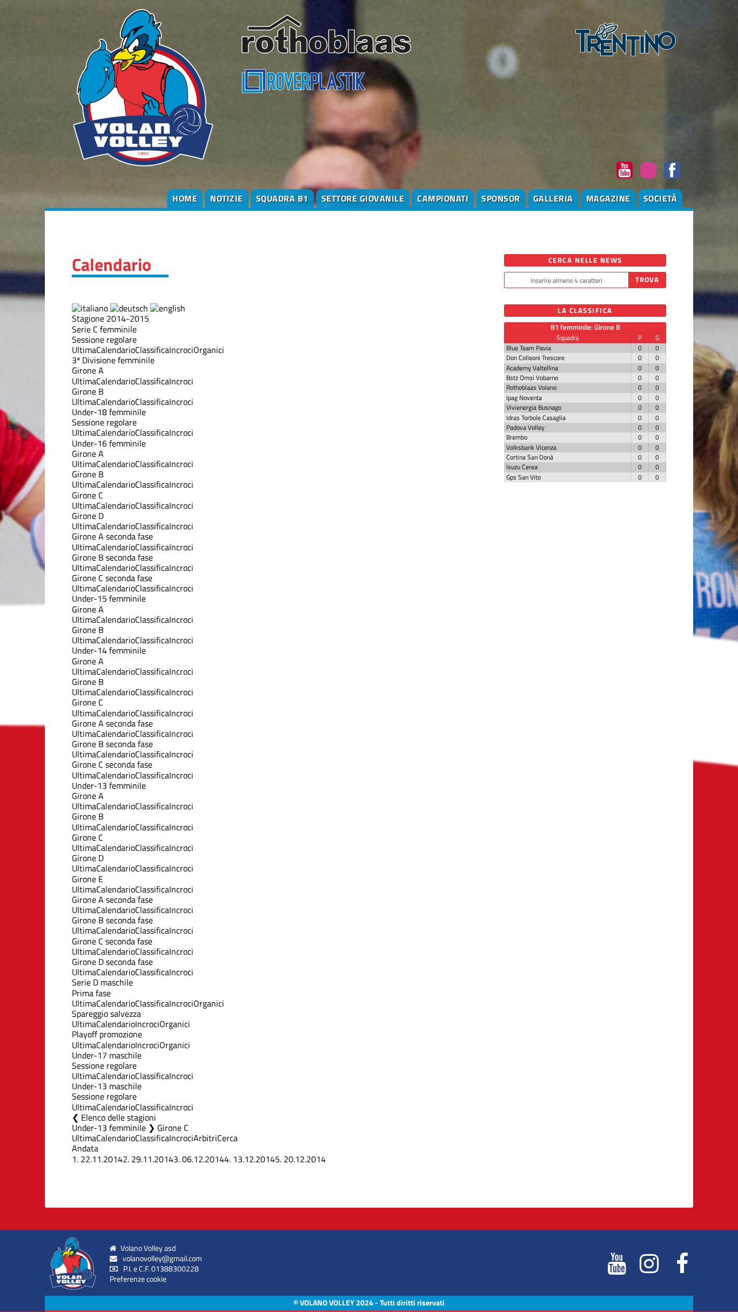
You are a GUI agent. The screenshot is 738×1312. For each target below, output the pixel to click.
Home (184, 198)
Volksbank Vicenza (531, 447)
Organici (208, 349)
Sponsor (500, 198)
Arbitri (205, 1137)
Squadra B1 (282, 198)
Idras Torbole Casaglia (536, 417)
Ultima (84, 349)
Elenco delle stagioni (118, 1117)
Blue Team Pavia (528, 348)
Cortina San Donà (529, 457)
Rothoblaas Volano (531, 387)
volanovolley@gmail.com (162, 1258)
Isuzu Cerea (522, 467)
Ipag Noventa (524, 397)
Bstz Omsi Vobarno (532, 377)
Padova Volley (525, 427)
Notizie (226, 198)
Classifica (152, 349)
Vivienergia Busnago (533, 407)
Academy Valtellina (532, 368)
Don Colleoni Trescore (535, 357)
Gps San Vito (523, 477)
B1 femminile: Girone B (585, 327)
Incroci (181, 349)
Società (660, 198)
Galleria (553, 198)
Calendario (115, 349)
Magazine (608, 198)
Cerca (227, 1137)
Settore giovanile (363, 198)
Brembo (516, 437)
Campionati (442, 198)
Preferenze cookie (138, 1279)
